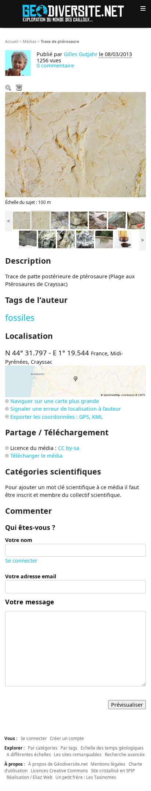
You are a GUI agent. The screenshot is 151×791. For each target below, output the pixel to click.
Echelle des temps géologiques (112, 748)
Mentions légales (108, 764)
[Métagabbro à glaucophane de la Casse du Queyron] (85, 238)
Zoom (8, 88)
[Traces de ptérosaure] (21, 219)
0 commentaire (55, 65)
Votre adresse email (30, 576)
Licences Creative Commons (59, 770)
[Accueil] (75, 13)
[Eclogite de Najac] (27, 238)
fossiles (19, 317)
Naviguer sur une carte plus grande (54, 401)
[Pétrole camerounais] (123, 238)
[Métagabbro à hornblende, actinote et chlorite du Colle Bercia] (66, 238)
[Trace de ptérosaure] (40, 219)
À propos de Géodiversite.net (58, 764)
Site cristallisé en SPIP (113, 770)
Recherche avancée (125, 754)
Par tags (68, 748)
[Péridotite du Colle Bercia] (46, 238)
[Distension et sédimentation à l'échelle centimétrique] (59, 219)
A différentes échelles (29, 754)
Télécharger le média (19, 88)
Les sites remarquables (78, 754)
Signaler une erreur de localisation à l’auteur (65, 408)
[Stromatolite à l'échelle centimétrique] (78, 219)
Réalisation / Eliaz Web (29, 777)
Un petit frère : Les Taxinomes (85, 777)
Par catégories (43, 748)
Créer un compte (67, 738)
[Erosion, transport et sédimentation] (104, 238)
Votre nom (18, 540)
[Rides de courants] (97, 219)
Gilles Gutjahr (80, 54)
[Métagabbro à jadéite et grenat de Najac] (136, 219)
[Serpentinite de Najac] (116, 219)
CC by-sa (68, 447)
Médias (29, 41)
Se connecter (21, 560)
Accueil (11, 41)
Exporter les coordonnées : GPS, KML (56, 416)
